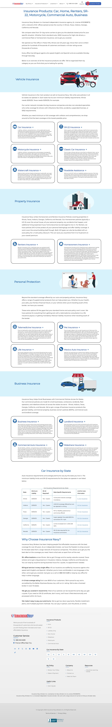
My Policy (29, 3)
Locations (53, 3)
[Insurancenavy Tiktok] (15, 652)
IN (68, 654)
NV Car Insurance (82, 531)
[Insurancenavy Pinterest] (29, 648)
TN (95, 654)
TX (48, 659)
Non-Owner (51, 634)
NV (84, 654)
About (61, 3)
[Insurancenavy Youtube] (33, 648)
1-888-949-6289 (73, 3)
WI (53, 659)
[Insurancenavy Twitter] (22, 648)
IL (63, 654)
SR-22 (49, 627)
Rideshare (51, 637)
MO (74, 654)
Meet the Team (71, 676)
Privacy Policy (62, 713)
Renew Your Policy (53, 670)
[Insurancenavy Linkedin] (37, 648)
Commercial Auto (53, 643)
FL (53, 654)
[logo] (18, 3)
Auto (49, 624)
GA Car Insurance (82, 518)
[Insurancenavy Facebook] (18, 648)
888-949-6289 (20, 640)
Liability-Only (52, 631)
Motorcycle (51, 640)
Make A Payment (53, 673)
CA (48, 654)
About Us (70, 670)
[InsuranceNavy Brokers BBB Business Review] (56, 721)
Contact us (70, 673)
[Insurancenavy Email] (15, 648)
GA (59, 654)
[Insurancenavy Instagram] (26, 648)
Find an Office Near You (23, 643)
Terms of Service (51, 713)
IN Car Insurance (82, 505)
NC (79, 654)
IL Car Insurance (82, 499)
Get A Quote (52, 686)
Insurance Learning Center (92, 670)
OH (90, 654)
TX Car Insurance (82, 512)
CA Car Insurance (82, 525)
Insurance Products (41, 3)
